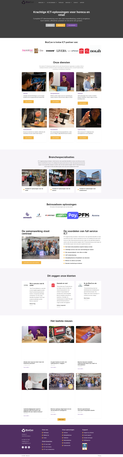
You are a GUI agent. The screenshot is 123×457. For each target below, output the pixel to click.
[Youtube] (29, 447)
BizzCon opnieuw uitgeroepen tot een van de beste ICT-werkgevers (61, 409)
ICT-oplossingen (51, 2)
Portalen (61, 2)
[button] (61, 419)
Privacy (99, 455)
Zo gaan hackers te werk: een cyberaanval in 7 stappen (59, 362)
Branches (41, 2)
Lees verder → (27, 367)
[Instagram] (23, 447)
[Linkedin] (26, 447)
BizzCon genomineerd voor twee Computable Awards (86, 409)
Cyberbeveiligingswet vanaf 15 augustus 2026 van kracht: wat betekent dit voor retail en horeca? (33, 410)
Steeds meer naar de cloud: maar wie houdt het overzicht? (34, 362)
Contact (76, 2)
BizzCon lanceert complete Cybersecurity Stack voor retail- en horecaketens (87, 363)
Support (82, 2)
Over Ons (67, 2)
